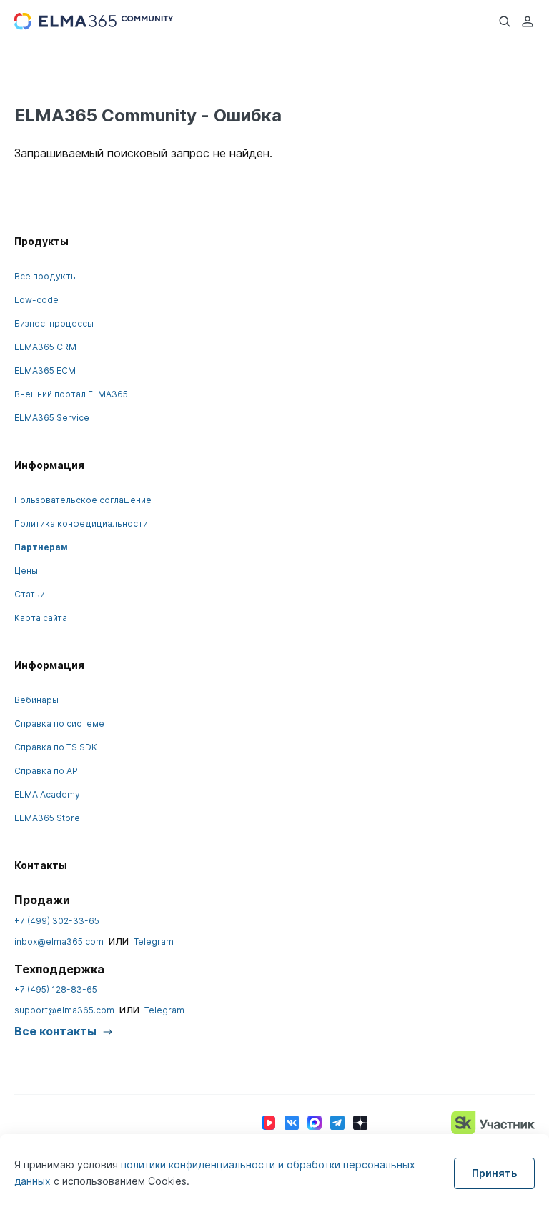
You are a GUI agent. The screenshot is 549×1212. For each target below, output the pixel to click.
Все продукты (45, 276)
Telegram (154, 941)
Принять (494, 1173)
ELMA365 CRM (45, 347)
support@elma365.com (64, 1010)
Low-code (36, 299)
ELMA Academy (47, 794)
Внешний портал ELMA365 (71, 394)
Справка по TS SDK (55, 747)
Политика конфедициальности (81, 523)
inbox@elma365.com (59, 941)
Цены (26, 570)
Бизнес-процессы (54, 323)
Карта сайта (40, 617)
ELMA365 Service (51, 417)
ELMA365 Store (47, 818)
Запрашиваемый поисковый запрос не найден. (143, 153)
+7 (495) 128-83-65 (55, 989)
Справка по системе (59, 723)
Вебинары (36, 700)
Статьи (29, 594)
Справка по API (47, 770)
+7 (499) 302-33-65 (56, 920)
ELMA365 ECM (45, 370)
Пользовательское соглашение (83, 500)
